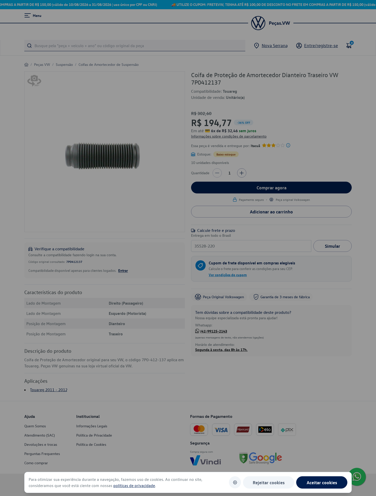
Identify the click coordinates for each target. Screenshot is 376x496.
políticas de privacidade (134, 485)
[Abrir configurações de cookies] (235, 482)
